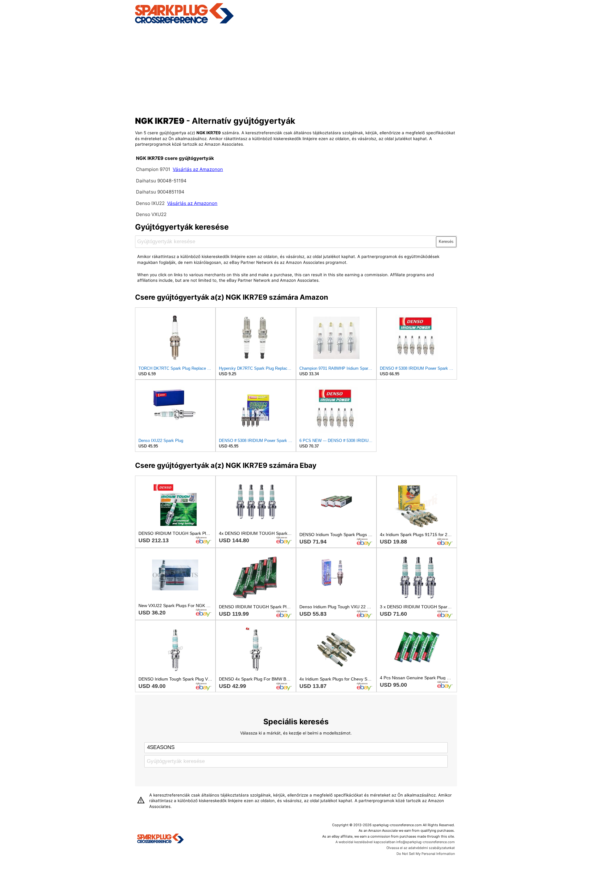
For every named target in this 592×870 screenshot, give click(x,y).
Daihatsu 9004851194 (160, 192)
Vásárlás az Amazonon (198, 169)
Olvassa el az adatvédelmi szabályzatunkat (420, 848)
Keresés (446, 241)
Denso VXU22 (151, 214)
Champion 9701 (153, 169)
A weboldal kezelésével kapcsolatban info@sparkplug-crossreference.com (395, 842)
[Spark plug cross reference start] (160, 839)
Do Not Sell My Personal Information (426, 853)
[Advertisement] (296, 69)
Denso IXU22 (151, 203)
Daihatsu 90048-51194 (161, 181)
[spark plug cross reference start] (184, 22)
